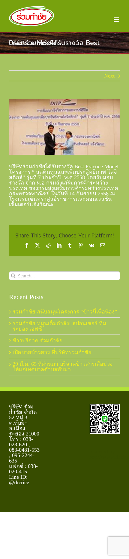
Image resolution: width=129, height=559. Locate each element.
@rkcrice (19, 482)
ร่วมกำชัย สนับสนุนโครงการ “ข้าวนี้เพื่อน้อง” (65, 312)
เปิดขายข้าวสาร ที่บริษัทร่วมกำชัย (52, 352)
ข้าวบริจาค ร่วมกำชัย (38, 341)
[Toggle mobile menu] (117, 20)
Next (109, 76)
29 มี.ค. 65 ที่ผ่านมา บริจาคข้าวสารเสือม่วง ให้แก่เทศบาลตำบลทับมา (62, 366)
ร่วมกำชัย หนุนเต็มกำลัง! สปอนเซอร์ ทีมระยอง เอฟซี (59, 326)
